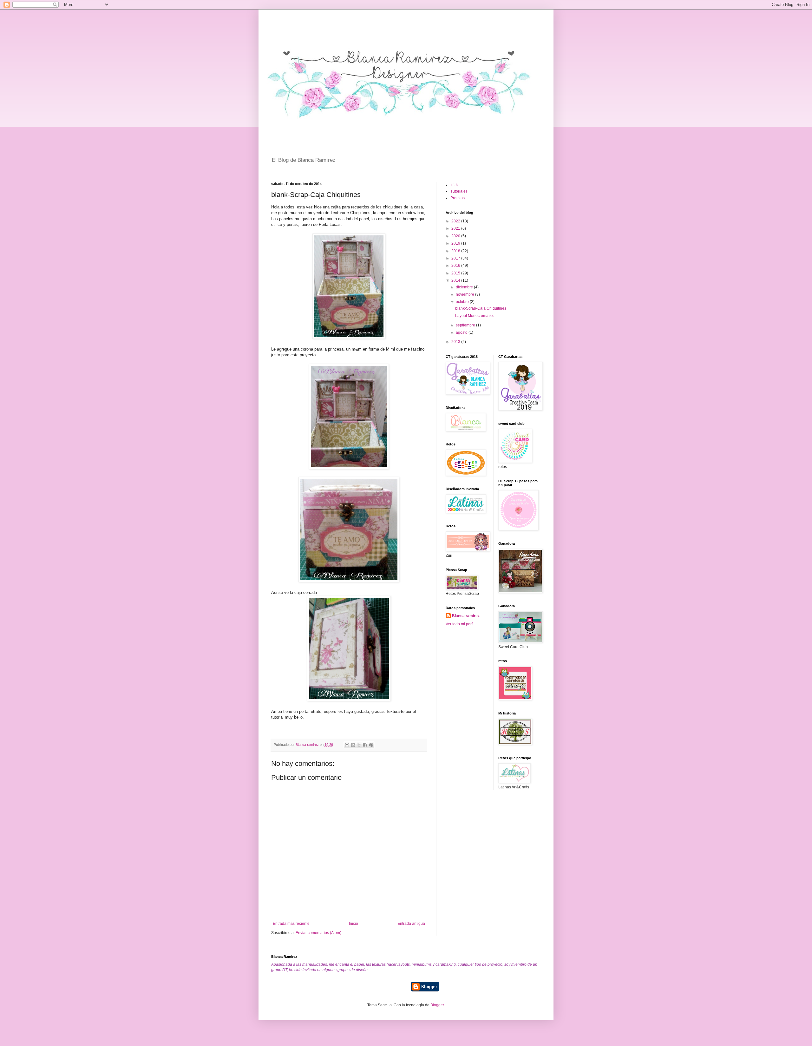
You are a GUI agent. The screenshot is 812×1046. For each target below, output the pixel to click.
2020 (456, 236)
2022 (456, 221)
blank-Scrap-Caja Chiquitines (480, 308)
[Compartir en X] (359, 745)
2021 (456, 228)
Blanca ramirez (466, 616)
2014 (456, 280)
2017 (456, 258)
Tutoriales (459, 191)
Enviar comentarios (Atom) (318, 933)
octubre (463, 301)
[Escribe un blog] (353, 745)
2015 (456, 273)
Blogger (437, 1005)
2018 (456, 251)
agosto (462, 332)
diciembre (465, 287)
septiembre (466, 325)
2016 (456, 265)
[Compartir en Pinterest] (371, 745)
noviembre (465, 294)
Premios (457, 198)
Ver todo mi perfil (460, 624)
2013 (456, 341)
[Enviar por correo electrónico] (347, 745)
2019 (456, 243)
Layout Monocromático (474, 315)
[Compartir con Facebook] (365, 745)
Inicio (353, 923)
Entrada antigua (411, 923)
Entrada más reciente (291, 923)
